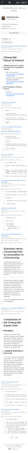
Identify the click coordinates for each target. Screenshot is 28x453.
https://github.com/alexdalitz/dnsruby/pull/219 (10, 131)
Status (17, 444)
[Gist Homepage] (9, 2)
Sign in (18, 2)
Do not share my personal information (14, 446)
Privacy (8, 444)
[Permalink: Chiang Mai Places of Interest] (3, 59)
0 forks (7, 51)
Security (13, 444)
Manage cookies (17, 445)
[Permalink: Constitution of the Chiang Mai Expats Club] (3, 323)
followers (6, 28)
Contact (11, 445)
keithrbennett (4, 46)
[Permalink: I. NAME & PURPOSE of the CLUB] (3, 352)
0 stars (20, 51)
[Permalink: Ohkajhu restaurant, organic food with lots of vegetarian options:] (3, 67)
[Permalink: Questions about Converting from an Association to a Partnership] (3, 253)
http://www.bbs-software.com (10, 24)
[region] (14, 76)
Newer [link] (11, 437)
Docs (8, 445)
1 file (3, 51)
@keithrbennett (7, 26)
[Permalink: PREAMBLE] (3, 331)
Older (16, 437)
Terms (4, 444)
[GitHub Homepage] (9, 449)
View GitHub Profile (14, 33)
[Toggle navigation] (2, 2)
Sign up (24, 2)
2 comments (14, 416)
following (13, 28)
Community (22, 444)
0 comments (14, 51)
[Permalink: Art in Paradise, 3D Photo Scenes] (3, 88)
